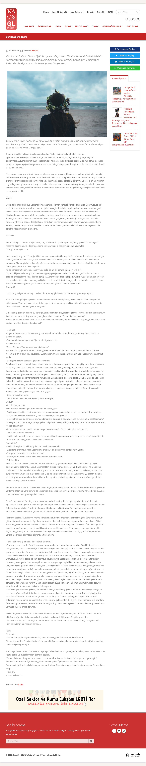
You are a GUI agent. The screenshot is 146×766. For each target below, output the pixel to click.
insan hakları (44, 26)
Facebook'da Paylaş (125, 49)
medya (68, 26)
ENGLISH (100, 12)
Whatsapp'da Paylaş (125, 68)
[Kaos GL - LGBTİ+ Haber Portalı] (12, 18)
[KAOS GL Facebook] (128, 19)
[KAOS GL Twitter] (133, 19)
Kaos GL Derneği (59, 12)
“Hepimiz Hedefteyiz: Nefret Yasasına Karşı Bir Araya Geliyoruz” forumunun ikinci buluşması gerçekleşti (124, 117)
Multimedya (132, 26)
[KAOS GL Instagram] (138, 19)
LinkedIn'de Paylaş (125, 61)
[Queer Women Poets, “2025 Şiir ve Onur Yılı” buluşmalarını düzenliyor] (117, 136)
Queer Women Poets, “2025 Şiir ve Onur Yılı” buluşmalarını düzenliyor (124, 139)
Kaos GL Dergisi (77, 12)
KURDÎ (110, 12)
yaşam (95, 26)
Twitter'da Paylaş (126, 55)
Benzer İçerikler (119, 78)
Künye (46, 12)
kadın (58, 26)
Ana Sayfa (29, 26)
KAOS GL (34, 50)
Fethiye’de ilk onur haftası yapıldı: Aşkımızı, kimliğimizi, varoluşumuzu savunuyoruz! (124, 94)
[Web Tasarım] (133, 755)
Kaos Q (90, 12)
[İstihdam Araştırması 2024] (55, 698)
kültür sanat (81, 26)
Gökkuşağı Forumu (111, 26)
